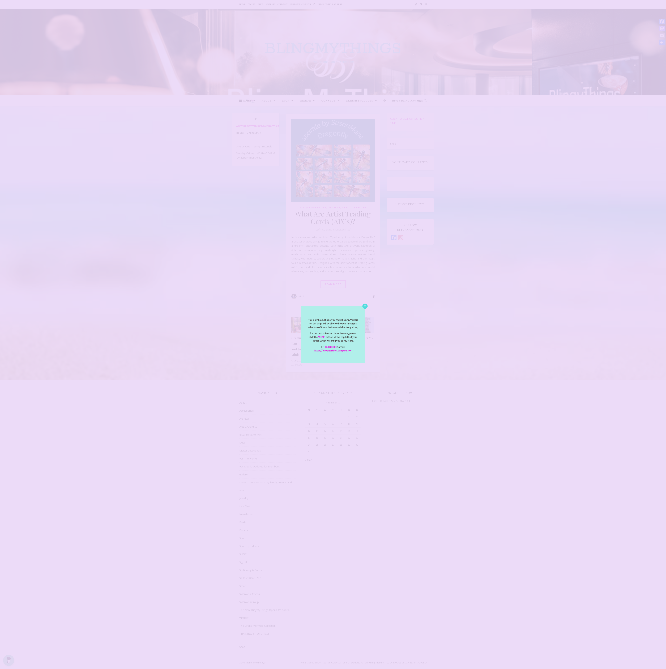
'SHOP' (321, 337)
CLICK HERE (331, 347)
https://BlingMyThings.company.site (333, 351)
